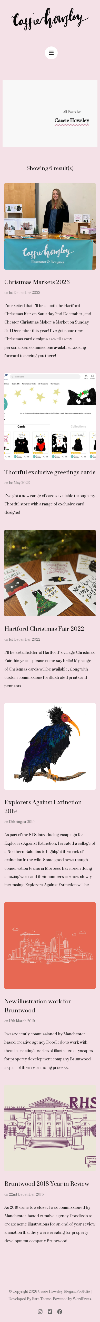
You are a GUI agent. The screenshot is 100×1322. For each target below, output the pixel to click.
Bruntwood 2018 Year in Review (46, 1183)
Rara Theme (41, 1298)
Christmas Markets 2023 (37, 281)
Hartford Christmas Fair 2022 (44, 628)
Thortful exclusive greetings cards (49, 472)
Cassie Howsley (50, 1291)
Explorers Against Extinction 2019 (43, 806)
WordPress (82, 1298)
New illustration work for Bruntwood (37, 1006)
